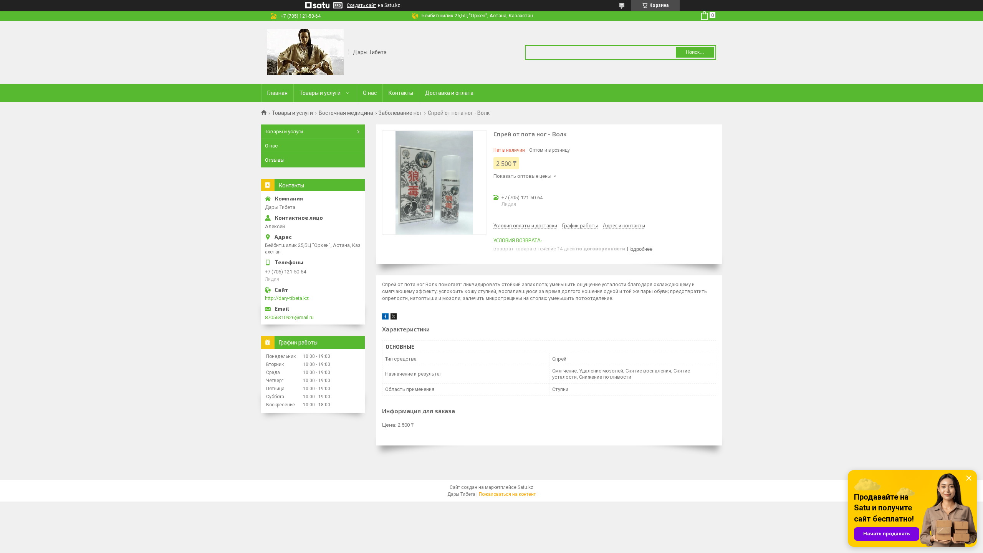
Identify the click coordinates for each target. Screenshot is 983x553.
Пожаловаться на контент (507, 494)
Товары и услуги (320, 93)
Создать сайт (361, 5)
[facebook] (385, 318)
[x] (394, 318)
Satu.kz (525, 487)
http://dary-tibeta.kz (287, 298)
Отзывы (275, 160)
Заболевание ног (400, 113)
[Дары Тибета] (305, 52)
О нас (370, 93)
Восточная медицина (346, 113)
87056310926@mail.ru (289, 317)
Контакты (401, 93)
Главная (277, 93)
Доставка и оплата (449, 93)
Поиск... (695, 52)
